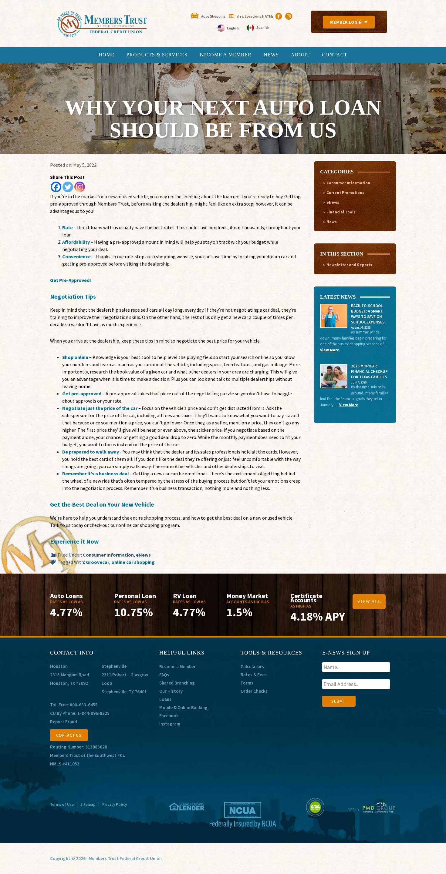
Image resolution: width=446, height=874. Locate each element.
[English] (228, 28)
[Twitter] (68, 187)
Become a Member (177, 666)
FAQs (164, 675)
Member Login (346, 22)
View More (329, 350)
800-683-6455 (84, 705)
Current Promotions (345, 192)
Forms (247, 683)
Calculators (252, 666)
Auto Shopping (213, 16)
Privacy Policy (114, 804)
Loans (165, 699)
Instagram (169, 724)
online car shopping (133, 562)
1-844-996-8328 (93, 713)
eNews (143, 555)
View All (369, 601)
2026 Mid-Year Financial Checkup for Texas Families (369, 371)
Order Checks (254, 691)
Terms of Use (62, 804)
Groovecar (97, 562)
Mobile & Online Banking (183, 707)
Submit (338, 701)
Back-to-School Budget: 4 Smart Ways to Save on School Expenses (367, 314)
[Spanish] (258, 28)
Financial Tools (341, 212)
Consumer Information (108, 555)
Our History (171, 691)
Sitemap (88, 804)
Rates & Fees (254, 675)
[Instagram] (79, 187)
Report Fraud (63, 722)
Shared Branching (177, 683)
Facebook (169, 715)
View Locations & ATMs (255, 16)
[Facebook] (56, 187)
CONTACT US (69, 735)
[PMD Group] (372, 812)
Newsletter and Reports (349, 264)
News (331, 221)
